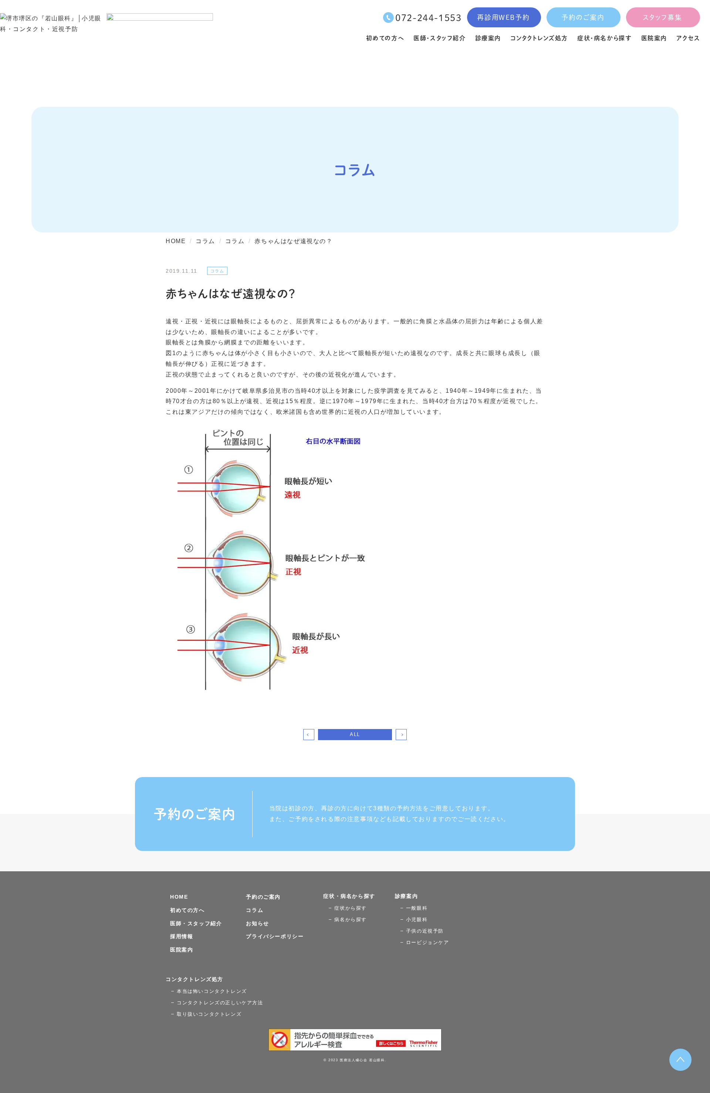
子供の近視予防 (425, 931)
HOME (179, 897)
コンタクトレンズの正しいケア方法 (220, 1002)
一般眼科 (416, 908)
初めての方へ (385, 38)
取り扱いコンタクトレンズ (209, 1014)
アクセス (688, 38)
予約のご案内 (583, 17)
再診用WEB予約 (503, 17)
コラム (254, 910)
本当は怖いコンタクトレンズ (212, 991)
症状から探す (350, 908)
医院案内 (654, 38)
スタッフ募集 (662, 17)
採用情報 (181, 936)
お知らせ (257, 923)
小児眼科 (416, 919)
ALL (355, 734)
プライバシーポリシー (275, 936)
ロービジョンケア (427, 942)
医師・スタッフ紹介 (439, 38)
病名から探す (350, 919)
